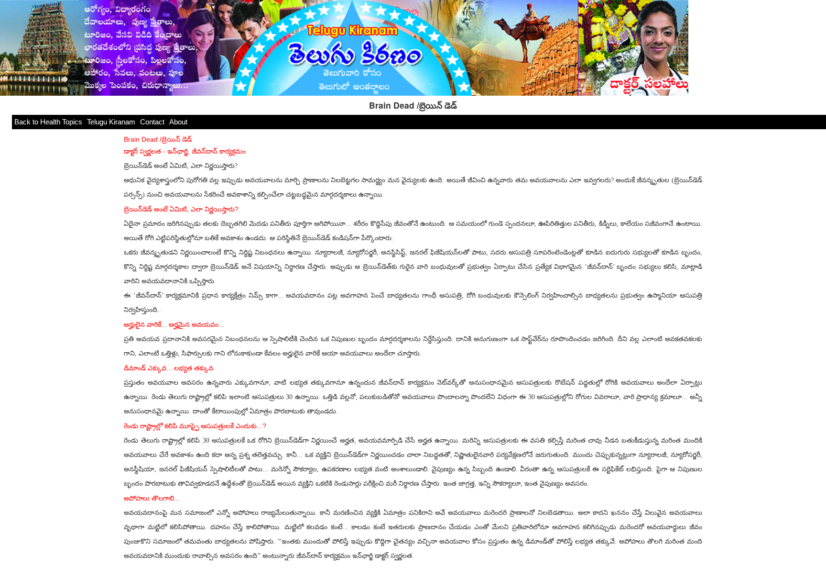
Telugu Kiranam (111, 122)
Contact (152, 122)
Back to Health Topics (48, 122)
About (178, 122)
